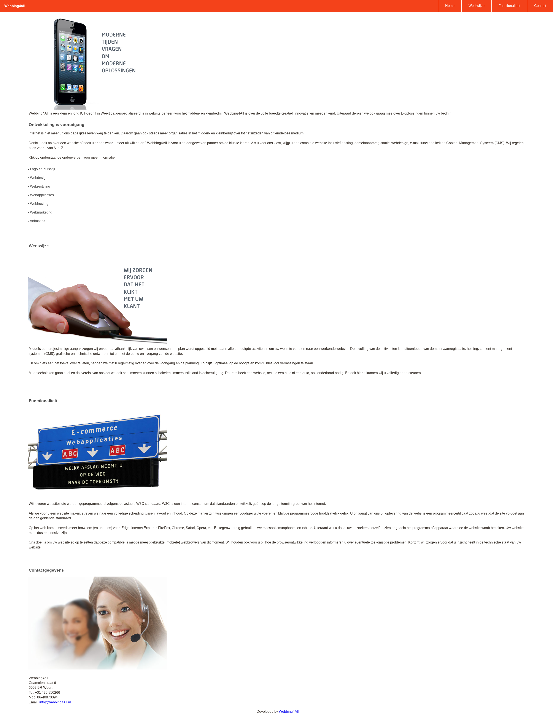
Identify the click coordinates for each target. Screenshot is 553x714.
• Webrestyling (39, 186)
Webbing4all (14, 6)
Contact (540, 6)
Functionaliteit (509, 6)
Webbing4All (289, 711)
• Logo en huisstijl (41, 169)
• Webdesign (38, 178)
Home (449, 6)
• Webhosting (38, 204)
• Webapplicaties (41, 195)
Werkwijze (477, 6)
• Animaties (36, 221)
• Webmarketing (40, 212)
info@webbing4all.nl (55, 702)
